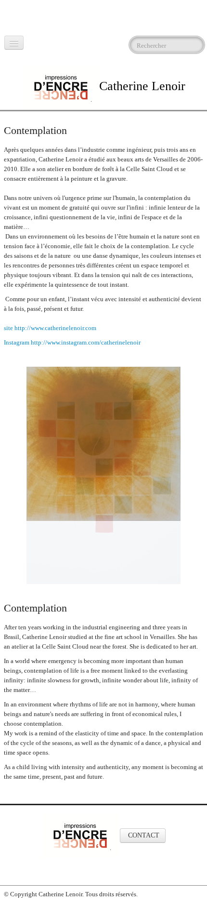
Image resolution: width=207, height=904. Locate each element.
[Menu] (14, 43)
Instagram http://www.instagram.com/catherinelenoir (73, 342)
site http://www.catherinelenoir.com (50, 328)
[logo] (5, 17)
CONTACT (142, 772)
